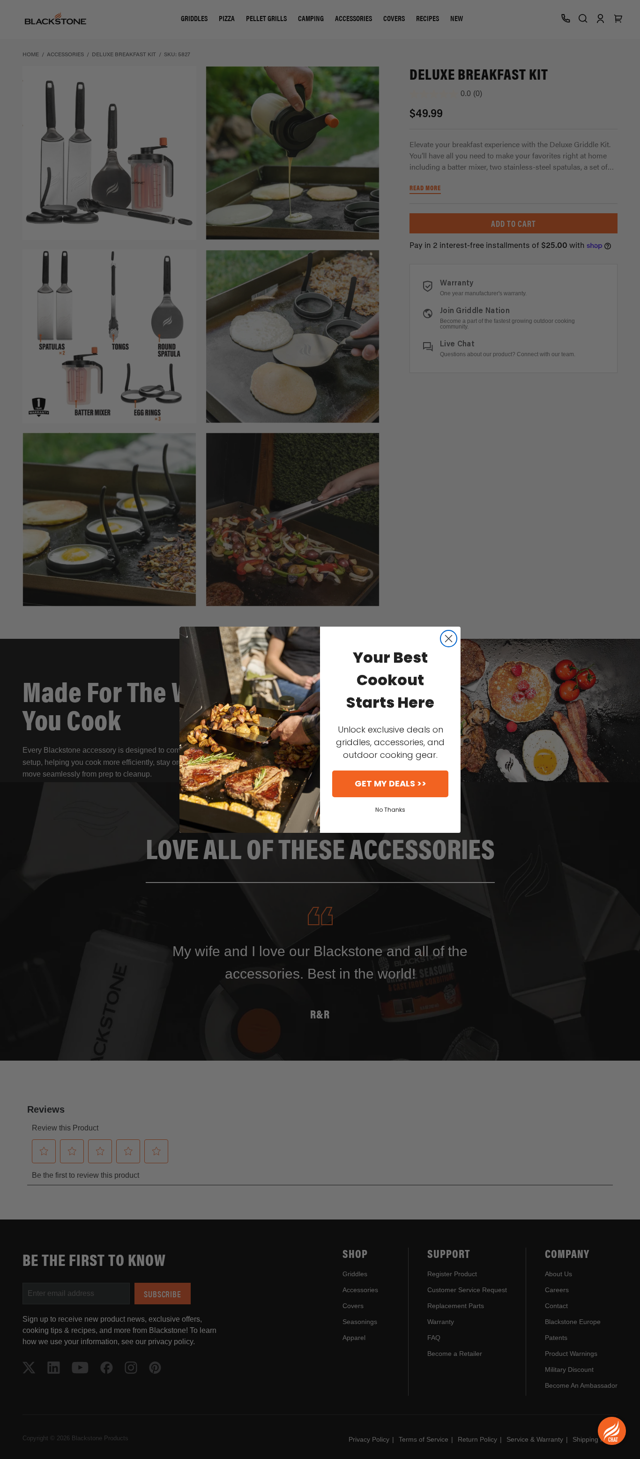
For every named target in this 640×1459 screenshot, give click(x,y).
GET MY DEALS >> (390, 783)
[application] (612, 1431)
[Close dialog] (448, 638)
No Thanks (390, 810)
